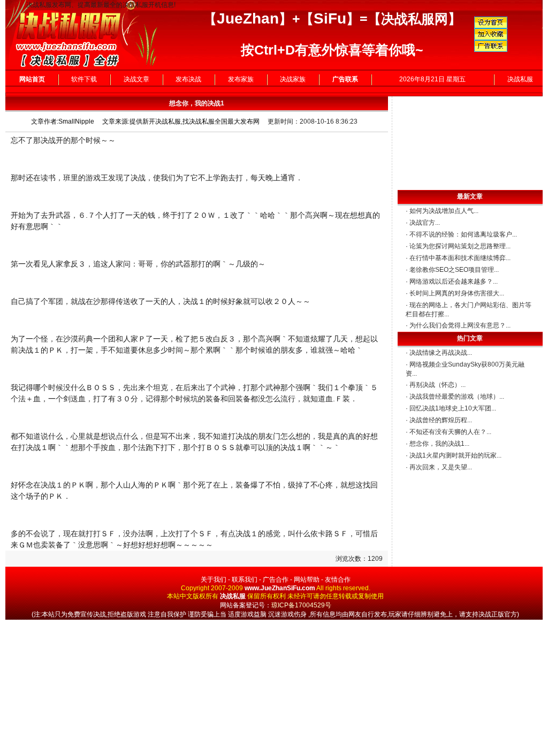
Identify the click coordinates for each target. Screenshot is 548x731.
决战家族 (293, 79)
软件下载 (84, 79)
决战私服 (520, 79)
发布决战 (188, 79)
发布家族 (241, 79)
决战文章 (136, 79)
